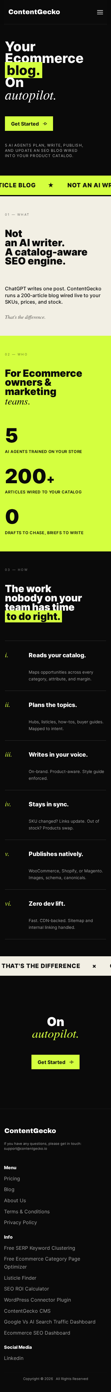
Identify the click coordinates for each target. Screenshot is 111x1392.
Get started (25, 126)
